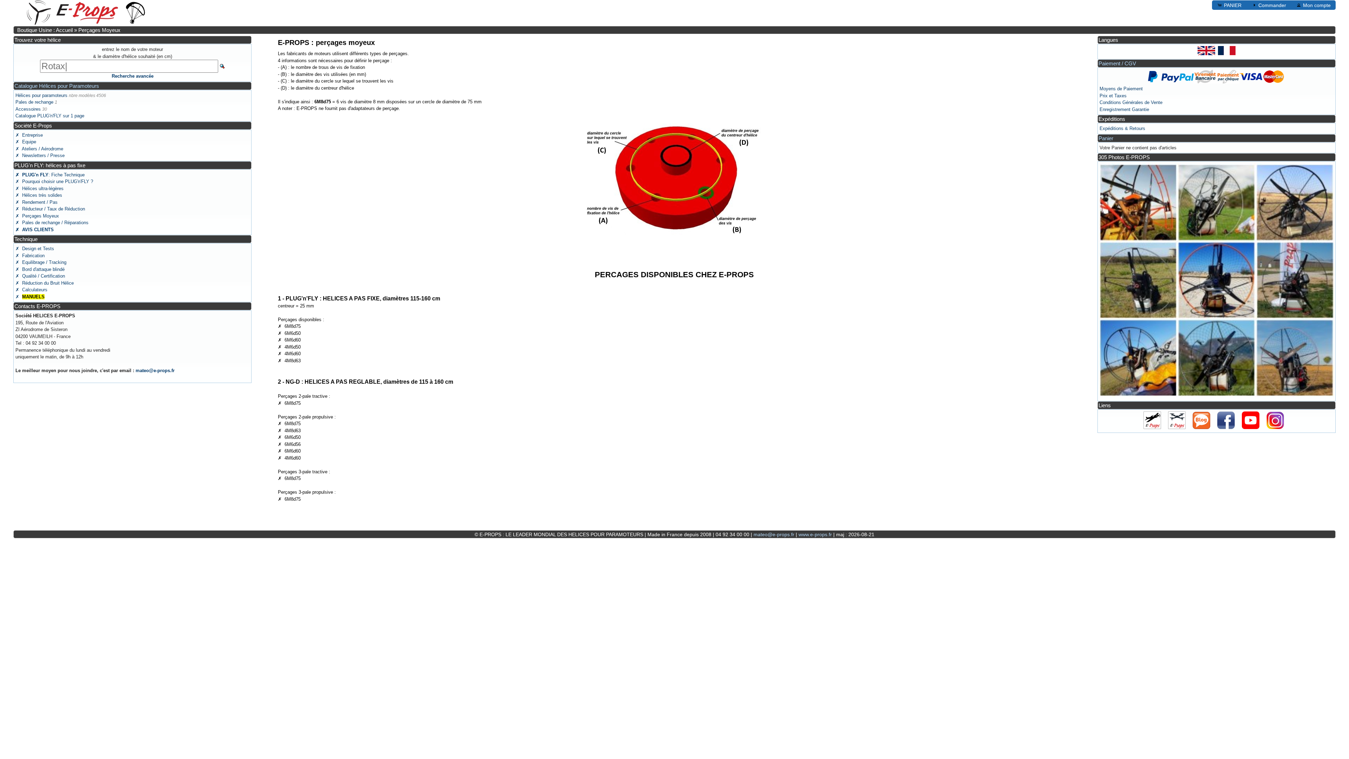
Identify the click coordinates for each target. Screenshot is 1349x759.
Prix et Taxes (1113, 95)
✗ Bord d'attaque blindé (40, 269)
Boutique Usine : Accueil (45, 30)
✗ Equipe (25, 141)
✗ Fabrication (30, 255)
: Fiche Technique (50, 174)
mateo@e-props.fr (155, 370)
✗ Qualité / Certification (40, 276)
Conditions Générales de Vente (1131, 102)
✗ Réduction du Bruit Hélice (44, 283)
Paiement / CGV (1117, 63)
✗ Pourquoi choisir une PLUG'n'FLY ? (54, 181)
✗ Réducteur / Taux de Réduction (50, 209)
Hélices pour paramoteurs (41, 95)
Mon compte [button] (1317, 5)
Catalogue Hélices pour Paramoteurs (56, 86)
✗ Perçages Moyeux (37, 216)
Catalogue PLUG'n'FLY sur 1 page (49, 115)
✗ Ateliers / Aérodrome (39, 148)
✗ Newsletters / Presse (40, 155)
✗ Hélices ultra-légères (39, 188)
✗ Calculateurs (31, 289)
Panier (1106, 138)
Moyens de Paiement (1121, 88)
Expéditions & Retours (1122, 128)
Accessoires (28, 109)
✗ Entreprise (29, 135)
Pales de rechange (34, 102)
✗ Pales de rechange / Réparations (52, 222)
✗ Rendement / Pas (36, 202)
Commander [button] (1272, 5)
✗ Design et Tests (34, 248)
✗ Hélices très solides (38, 195)
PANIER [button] (1233, 5)
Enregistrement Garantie (1124, 109)
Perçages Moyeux (99, 30)
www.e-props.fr (815, 534)
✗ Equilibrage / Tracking (40, 262)
